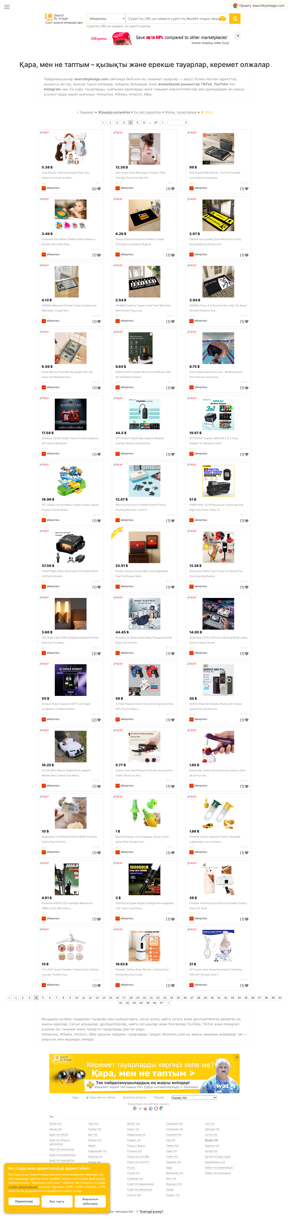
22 (158, 997)
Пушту (131, 1167)
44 (141, 1002)
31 (218, 997)
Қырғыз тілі (212, 1145)
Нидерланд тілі (136, 1134)
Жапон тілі (94, 1140)
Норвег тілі (134, 1140)
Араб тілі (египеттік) (61, 1149)
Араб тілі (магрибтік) (62, 1160)
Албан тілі (55, 1123)
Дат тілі (92, 1134)
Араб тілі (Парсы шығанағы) (59, 1141)
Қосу (208, 112)
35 (246, 997)
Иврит (92, 1145)
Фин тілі (171, 1178)
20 (144, 997)
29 (205, 997)
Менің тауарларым (181, 112)
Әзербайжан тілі (215, 1162)
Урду (169, 1167)
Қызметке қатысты (134, 1097)
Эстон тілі (211, 1134)
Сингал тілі (134, 1195)
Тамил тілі (172, 1145)
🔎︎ (186, 122)
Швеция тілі (212, 1129)
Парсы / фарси (136, 1145)
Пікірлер (159, 1097)
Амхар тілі (55, 1129)
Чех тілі (209, 1123)
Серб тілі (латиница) (139, 1189)
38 (266, 997)
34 (239, 997)
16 (117, 997)
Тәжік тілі (172, 1156)
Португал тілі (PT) (138, 1162)
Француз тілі (174, 1184)
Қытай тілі (211, 1151)
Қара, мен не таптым (102, 1097)
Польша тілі (134, 1151)
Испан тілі (94, 1162)
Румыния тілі (135, 1178)
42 (127, 1002)
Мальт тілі (133, 1123)
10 (76, 997)
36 (252, 997)
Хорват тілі (172, 1195)
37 (259, 997)
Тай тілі (170, 1140)
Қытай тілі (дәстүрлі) (217, 1156)
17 (124, 997)
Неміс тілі (133, 1129)
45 (147, 1002)
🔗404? (44, 132)
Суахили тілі (173, 1134)
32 (225, 997)
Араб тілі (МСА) (58, 1134)
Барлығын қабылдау (90, 1201)
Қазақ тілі (211, 1140)
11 (83, 997)
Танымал (86, 112)
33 (232, 997)
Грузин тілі (94, 1129)
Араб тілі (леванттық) (62, 1154)
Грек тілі (93, 1123)
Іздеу (75, 1097)
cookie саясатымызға (23, 1186)
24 (171, 997)
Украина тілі (173, 1162)
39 (273, 997)
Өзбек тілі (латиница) (218, 1173)
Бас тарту (57, 1201)
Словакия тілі (174, 1123)
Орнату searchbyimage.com (262, 5)
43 (134, 1002)
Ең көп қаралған (147, 112)
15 (110, 997)
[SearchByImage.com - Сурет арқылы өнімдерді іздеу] (56, 16)
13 (97, 997)
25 (178, 997)
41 (120, 1002)
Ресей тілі (133, 1173)
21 (151, 997)
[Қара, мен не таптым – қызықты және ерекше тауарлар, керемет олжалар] (144, 1073)
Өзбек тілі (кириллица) (219, 1167)
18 (130, 997)
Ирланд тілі (95, 1156)
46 (154, 1002)
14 (103, 997)
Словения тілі (174, 1129)
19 (137, 997)
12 (90, 997)
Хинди (170, 1189)
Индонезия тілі (97, 1151)
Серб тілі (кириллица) (140, 1184)
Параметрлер (24, 1201)
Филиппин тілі (174, 1173)
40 (279, 997)
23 (164, 997)
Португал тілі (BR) (138, 1156)
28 (198, 997)
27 (191, 997)
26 (185, 997)
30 (212, 997)
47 (155, 122)
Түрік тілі (171, 1151)
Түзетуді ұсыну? (151, 1211)
